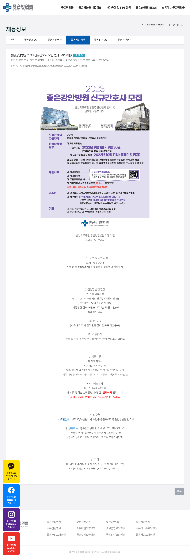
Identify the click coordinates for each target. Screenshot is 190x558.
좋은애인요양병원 (85, 528)
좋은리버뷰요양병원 (146, 528)
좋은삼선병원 (55, 40)
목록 (179, 491)
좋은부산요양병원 (56, 534)
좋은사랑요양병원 (145, 534)
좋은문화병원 (31, 40)
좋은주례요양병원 (85, 534)
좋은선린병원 (124, 40)
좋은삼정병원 (101, 40)
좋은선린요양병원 (115, 534)
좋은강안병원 (78, 40)
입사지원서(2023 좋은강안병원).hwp (36, 65)
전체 (12, 40)
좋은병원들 (151, 25)
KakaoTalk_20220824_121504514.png (70, 65)
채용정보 (161, 25)
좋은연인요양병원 (115, 528)
